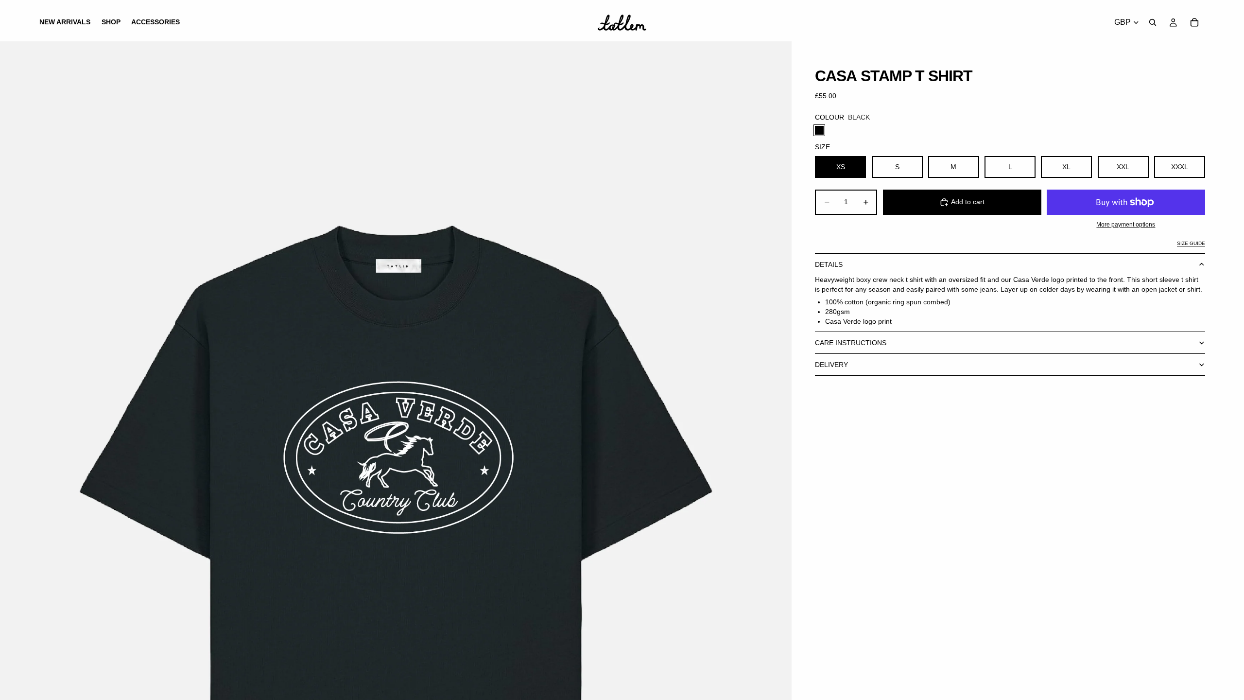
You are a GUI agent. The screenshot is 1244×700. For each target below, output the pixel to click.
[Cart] (1194, 22)
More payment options (1125, 224)
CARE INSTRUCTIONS (850, 343)
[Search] (1152, 22)
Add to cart (968, 202)
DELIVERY (831, 364)
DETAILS (829, 264)
